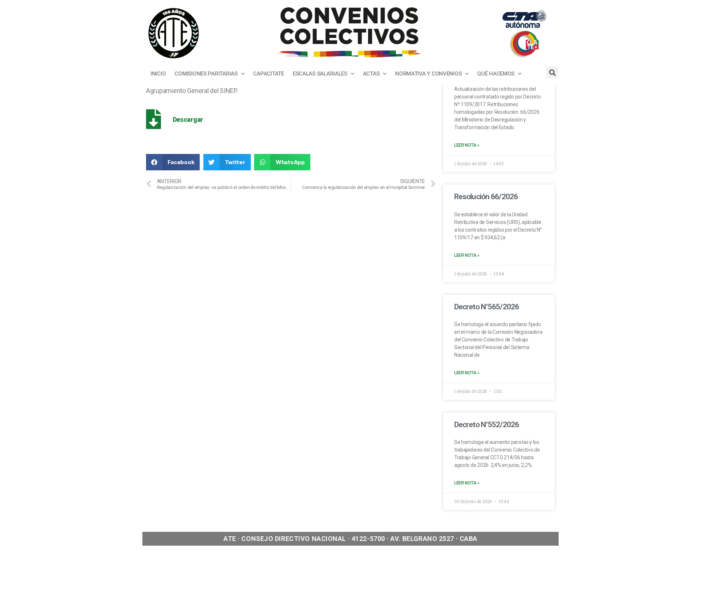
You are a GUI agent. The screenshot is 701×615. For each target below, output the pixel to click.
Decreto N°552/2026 (486, 424)
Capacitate (268, 73)
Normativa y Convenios (428, 73)
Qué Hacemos (495, 73)
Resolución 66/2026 (486, 196)
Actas (371, 73)
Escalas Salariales (320, 73)
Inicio (158, 73)
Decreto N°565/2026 (486, 306)
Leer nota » (466, 145)
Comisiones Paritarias (206, 73)
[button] (173, 162)
